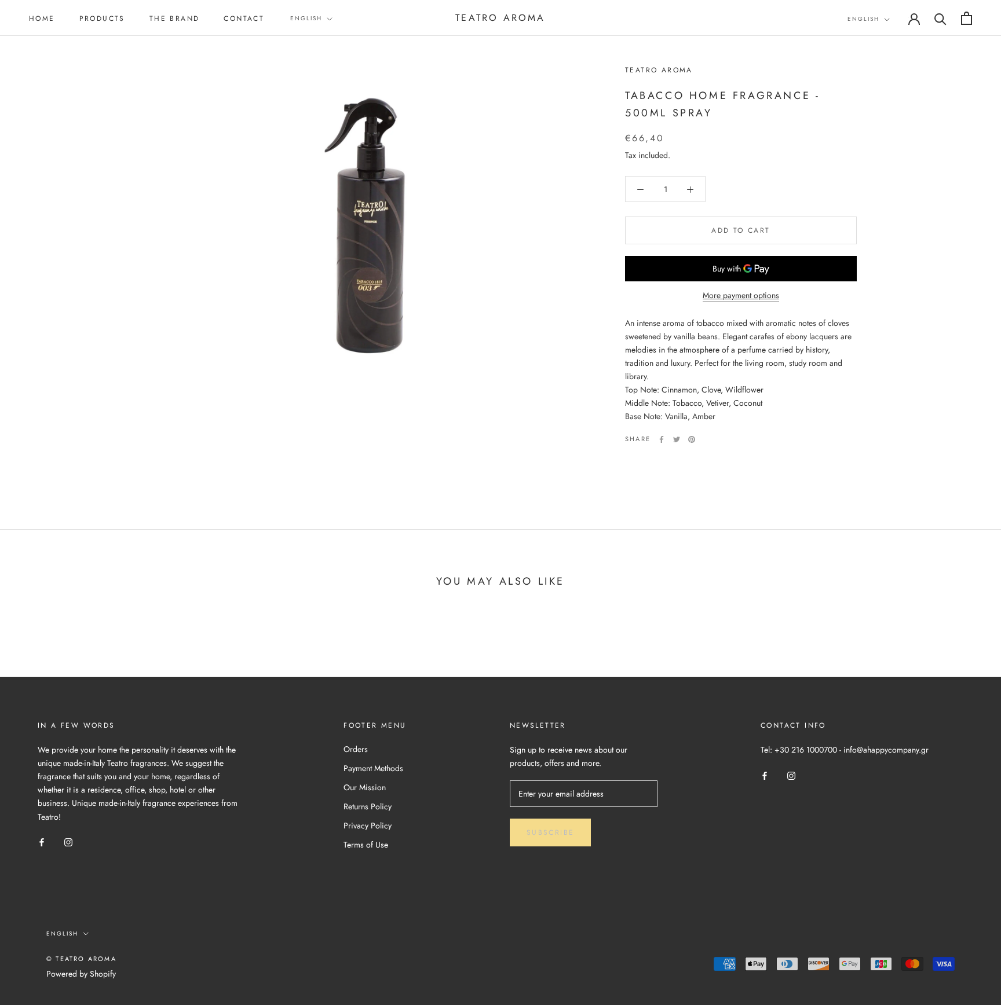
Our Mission (365, 787)
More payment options (741, 296)
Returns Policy (368, 806)
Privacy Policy (368, 825)
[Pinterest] (691, 439)
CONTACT (244, 18)
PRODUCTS (102, 18)
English (306, 18)
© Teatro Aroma (81, 958)
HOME (42, 18)
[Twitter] (676, 439)
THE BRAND (174, 18)
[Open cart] (966, 18)
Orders (356, 749)
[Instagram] (68, 842)
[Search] (940, 18)
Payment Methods (373, 768)
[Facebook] (661, 439)
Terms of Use (366, 844)
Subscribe (551, 832)
